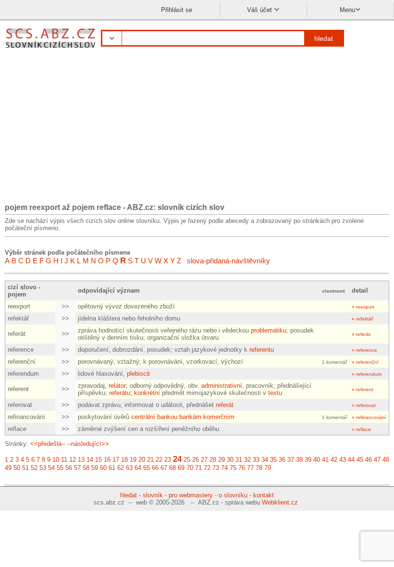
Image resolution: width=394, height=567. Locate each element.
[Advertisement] (197, 129)
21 (150, 459)
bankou (167, 416)
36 (282, 459)
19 (133, 459)
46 (368, 459)
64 (138, 467)
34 (264, 459)
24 (177, 459)
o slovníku (233, 495)
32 (247, 459)
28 (212, 459)
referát (225, 404)
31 (238, 459)
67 (163, 467)
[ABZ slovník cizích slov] (51, 49)
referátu (119, 392)
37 (290, 459)
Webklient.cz (280, 502)
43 (342, 459)
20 (141, 459)
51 (25, 467)
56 (68, 467)
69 (181, 467)
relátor (117, 385)
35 (273, 459)
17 (115, 459)
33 (256, 459)
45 (360, 459)
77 (250, 467)
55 (60, 467)
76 (241, 467)
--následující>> (88, 443)
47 (377, 459)
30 (230, 459)
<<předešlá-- (47, 443)
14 (89, 459)
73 (215, 467)
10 (55, 459)
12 (72, 459)
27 (204, 459)
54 (51, 467)
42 (334, 459)
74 (224, 467)
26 (195, 459)
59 (94, 467)
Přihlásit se (176, 9)
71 (198, 467)
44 (351, 459)
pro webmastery (191, 495)
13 (81, 459)
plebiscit (138, 373)
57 (77, 467)
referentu (261, 349)
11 (64, 459)
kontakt (263, 495)
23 (167, 459)
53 (42, 467)
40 (316, 459)
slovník (153, 495)
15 (98, 459)
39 (308, 459)
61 (112, 467)
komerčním (218, 416)
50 (16, 467)
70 (189, 467)
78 (259, 467)
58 (86, 467)
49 (8, 467)
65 (146, 467)
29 (221, 459)
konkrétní (147, 392)
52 (34, 467)
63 (129, 467)
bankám (190, 416)
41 (325, 459)
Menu (347, 9)
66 (155, 467)
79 (267, 467)
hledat (323, 38)
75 (233, 467)
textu (275, 392)
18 (124, 459)
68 (172, 467)
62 (120, 467)
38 (299, 459)
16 (107, 459)
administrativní (221, 385)
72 (207, 467)
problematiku (268, 330)
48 (385, 459)
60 (103, 467)
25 (187, 459)
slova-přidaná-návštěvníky (228, 261)
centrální (143, 416)
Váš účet (260, 9)
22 (159, 459)
